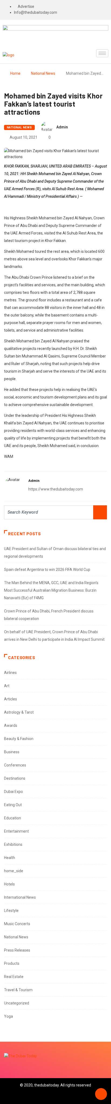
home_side (13, 871)
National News (43, 73)
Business (11, 752)
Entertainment (16, 831)
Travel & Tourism (18, 990)
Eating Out (13, 805)
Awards (10, 725)
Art (6, 686)
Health (9, 858)
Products (11, 963)
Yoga (8, 1016)
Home (15, 73)
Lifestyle (11, 910)
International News (20, 897)
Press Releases (17, 950)
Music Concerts (17, 924)
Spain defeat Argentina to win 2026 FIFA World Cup (47, 569)
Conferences (15, 765)
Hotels (9, 884)
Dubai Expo (13, 791)
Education (12, 818)
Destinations (14, 778)
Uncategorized (16, 1003)
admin (62, 127)
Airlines (10, 672)
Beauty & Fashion (18, 739)
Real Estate (13, 976)
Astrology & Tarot (19, 712)
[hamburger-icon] (102, 53)
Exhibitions (13, 844)
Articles (10, 699)
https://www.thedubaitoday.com (55, 489)
